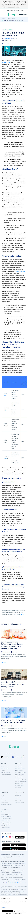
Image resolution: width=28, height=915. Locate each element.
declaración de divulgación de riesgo (13, 882)
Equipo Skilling (7, 38)
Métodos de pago (4, 814)
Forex (2, 795)
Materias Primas (4, 800)
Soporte (17, 10)
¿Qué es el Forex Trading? (20, 779)
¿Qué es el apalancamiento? (21, 781)
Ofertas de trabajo (5, 768)
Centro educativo (18, 787)
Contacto (3, 770)
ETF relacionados (20, 271)
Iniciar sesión (23, 14)
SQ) (5, 410)
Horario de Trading (19, 770)
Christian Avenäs (6, 651)
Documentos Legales (5, 827)
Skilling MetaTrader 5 (19, 802)
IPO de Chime (6, 62)
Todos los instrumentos (20, 768)
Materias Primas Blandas (6, 804)
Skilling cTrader (18, 799)
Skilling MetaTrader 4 (19, 800)
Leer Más (3, 662)
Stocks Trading (11, 18)
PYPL (5, 395)
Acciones (3, 797)
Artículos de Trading (19, 785)
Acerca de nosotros (5, 766)
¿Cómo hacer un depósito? (6, 816)
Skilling (3, 18)
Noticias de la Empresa (6, 774)
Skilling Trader (18, 795)
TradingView (17, 797)
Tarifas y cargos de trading (20, 772)
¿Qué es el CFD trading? (20, 777)
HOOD (5, 458)
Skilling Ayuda (4, 825)
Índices (2, 799)
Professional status (19, 783)
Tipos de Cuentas (18, 766)
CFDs (22, 614)
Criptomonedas (4, 802)
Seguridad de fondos (5, 772)
